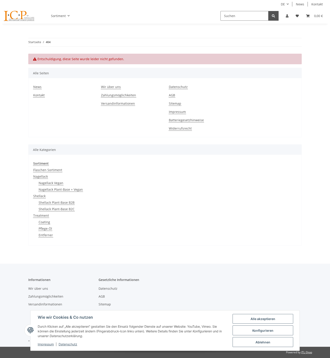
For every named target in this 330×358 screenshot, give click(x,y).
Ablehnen (262, 342)
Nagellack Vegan (51, 183)
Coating (44, 222)
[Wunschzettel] (297, 16)
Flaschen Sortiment (47, 170)
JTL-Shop (306, 352)
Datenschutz (178, 87)
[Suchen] (273, 16)
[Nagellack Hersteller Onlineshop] (19, 16)
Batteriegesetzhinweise (186, 120)
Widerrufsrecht (180, 128)
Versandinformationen (118, 103)
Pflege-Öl (45, 228)
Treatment (41, 215)
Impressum (177, 112)
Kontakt (317, 4)
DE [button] (283, 4)
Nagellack (40, 176)
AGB (172, 95)
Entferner (46, 235)
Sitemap (175, 103)
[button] (287, 16)
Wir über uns (111, 87)
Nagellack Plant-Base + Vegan (61, 189)
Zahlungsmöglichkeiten (118, 95)
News (300, 4)
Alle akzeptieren (263, 319)
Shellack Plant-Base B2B (57, 202)
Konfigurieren (262, 330)
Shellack (39, 196)
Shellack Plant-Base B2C (57, 209)
